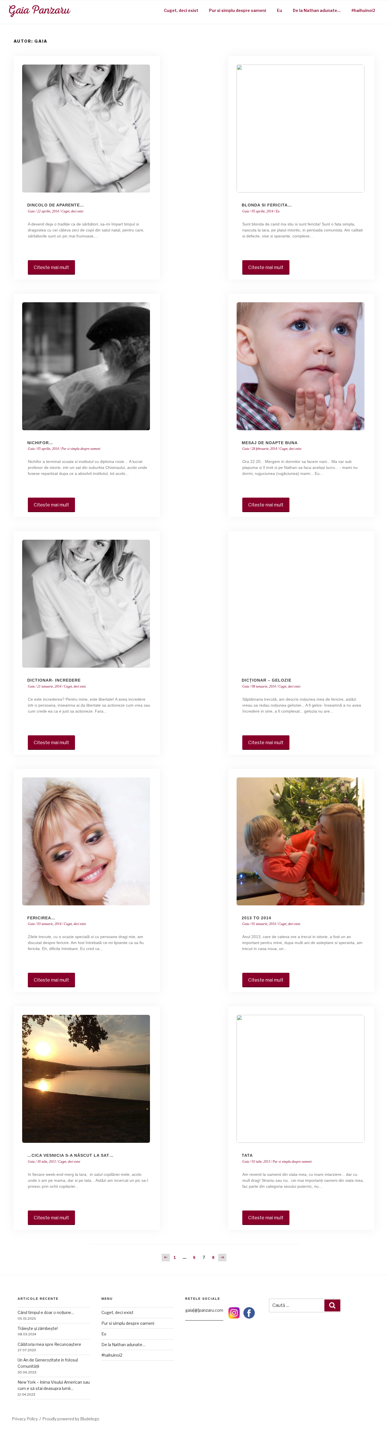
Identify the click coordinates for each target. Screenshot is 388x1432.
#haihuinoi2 (363, 10)
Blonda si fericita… (267, 205)
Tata (247, 1155)
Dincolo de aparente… (55, 205)
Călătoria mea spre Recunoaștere (49, 1344)
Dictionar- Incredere (54, 680)
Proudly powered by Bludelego (70, 1418)
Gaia (31, 211)
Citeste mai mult (51, 267)
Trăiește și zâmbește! (38, 1328)
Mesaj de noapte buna (270, 442)
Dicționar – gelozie (266, 680)
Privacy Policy (25, 1418)
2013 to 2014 (256, 918)
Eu (279, 10)
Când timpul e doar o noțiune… (46, 1312)
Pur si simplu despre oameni (237, 10)
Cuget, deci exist (181, 10)
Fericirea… (41, 918)
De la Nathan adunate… (317, 10)
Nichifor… (40, 442)
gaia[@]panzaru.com (204, 1310)
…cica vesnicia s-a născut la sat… (70, 1155)
